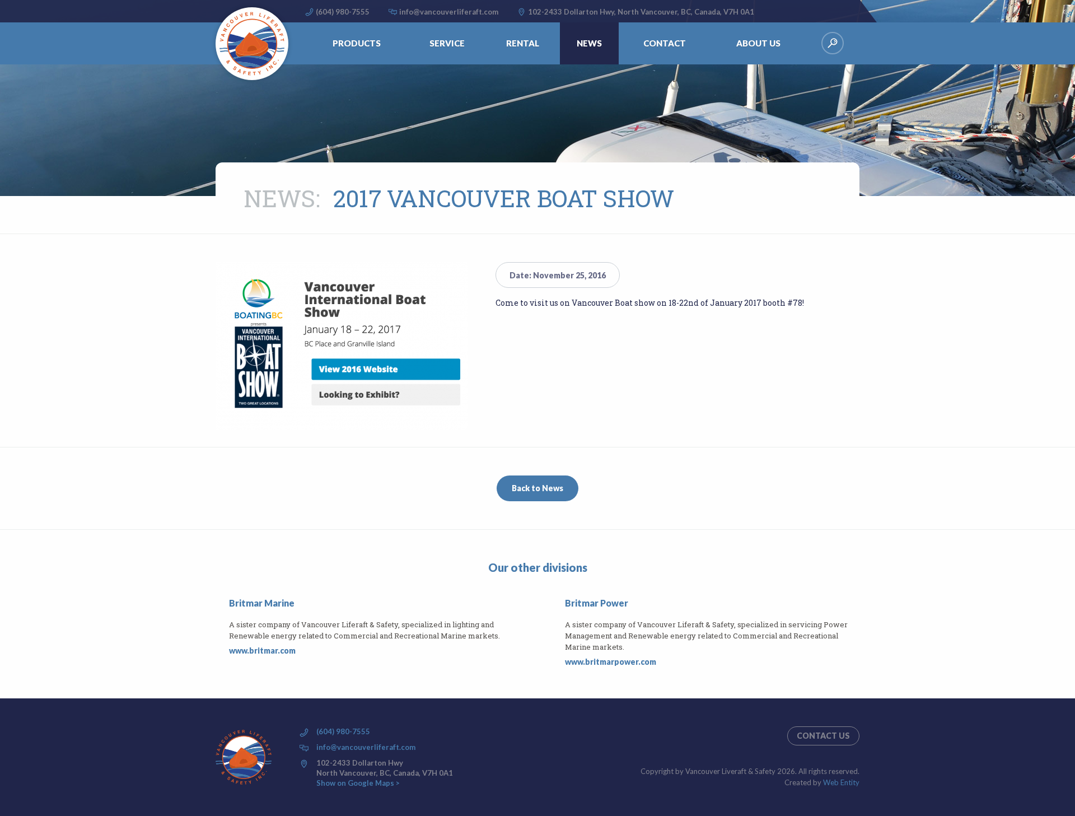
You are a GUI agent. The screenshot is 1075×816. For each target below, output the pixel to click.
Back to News (537, 488)
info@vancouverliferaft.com (448, 11)
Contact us (823, 735)
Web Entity (841, 782)
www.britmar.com (262, 650)
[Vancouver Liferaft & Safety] (251, 43)
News (279, 198)
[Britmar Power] (558, 633)
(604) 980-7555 (343, 11)
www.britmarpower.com (610, 661)
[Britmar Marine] (222, 627)
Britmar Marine (262, 603)
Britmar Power (596, 603)
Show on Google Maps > (358, 782)
